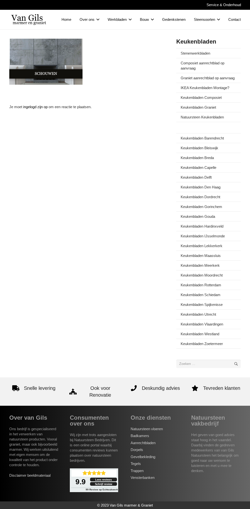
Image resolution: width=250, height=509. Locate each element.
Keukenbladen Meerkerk (200, 265)
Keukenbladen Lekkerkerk (201, 246)
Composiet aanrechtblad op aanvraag (202, 65)
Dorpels (137, 450)
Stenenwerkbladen (195, 53)
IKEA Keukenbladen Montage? (205, 88)
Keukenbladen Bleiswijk (199, 148)
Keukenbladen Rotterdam (201, 285)
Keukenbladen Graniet (198, 107)
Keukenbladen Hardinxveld (202, 226)
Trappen (137, 471)
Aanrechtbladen (143, 443)
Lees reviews (103, 479)
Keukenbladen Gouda (198, 216)
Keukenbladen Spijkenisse (202, 304)
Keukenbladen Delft (196, 177)
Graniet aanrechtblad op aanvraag (208, 78)
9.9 (80, 482)
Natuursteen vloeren (147, 429)
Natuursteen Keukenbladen (202, 117)
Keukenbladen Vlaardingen (202, 324)
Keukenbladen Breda (197, 158)
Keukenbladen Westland (200, 334)
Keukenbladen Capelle (198, 167)
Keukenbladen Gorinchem (201, 207)
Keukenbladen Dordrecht (200, 197)
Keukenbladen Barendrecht (202, 138)
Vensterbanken (143, 477)
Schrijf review (103, 484)
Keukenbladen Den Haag (200, 187)
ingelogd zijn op (35, 107)
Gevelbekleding (143, 457)
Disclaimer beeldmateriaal (30, 475)
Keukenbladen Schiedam (200, 295)
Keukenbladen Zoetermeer (202, 344)
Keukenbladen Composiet (201, 97)
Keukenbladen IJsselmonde (203, 236)
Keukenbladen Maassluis (201, 256)
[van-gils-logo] (28, 19)
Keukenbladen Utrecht (198, 314)
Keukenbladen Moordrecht (202, 275)
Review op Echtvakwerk (102, 489)
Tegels (136, 464)
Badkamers (140, 436)
